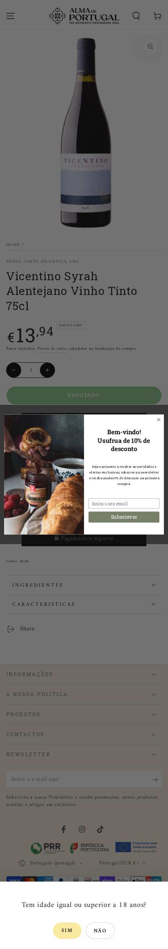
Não (100, 931)
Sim (67, 931)
